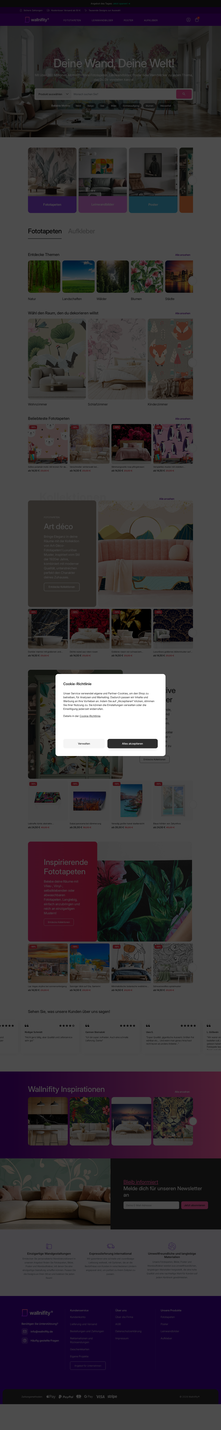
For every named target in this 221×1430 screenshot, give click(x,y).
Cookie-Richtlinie (90, 716)
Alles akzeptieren (132, 743)
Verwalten (84, 743)
